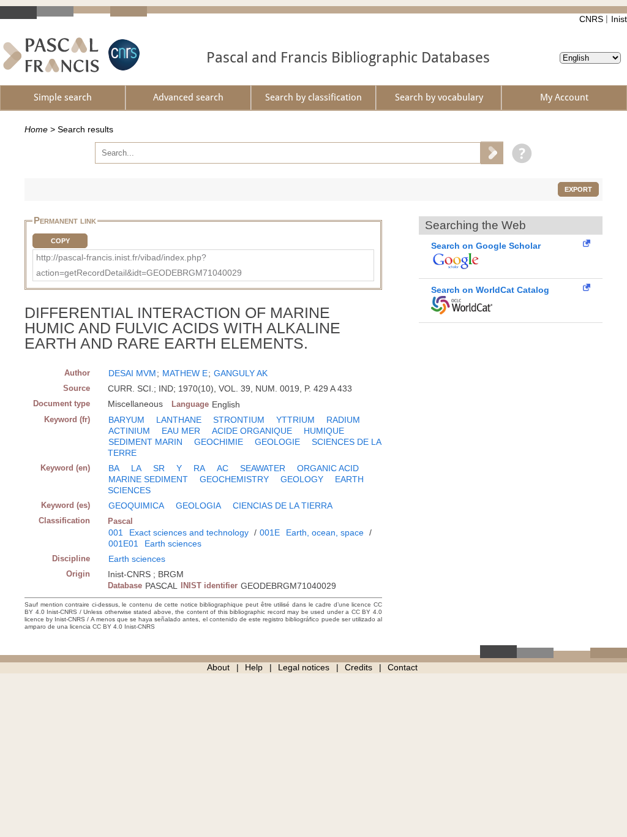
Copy (60, 240)
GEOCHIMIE (218, 442)
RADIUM (343, 420)
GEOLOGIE (277, 442)
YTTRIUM (295, 420)
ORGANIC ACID (328, 468)
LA (136, 468)
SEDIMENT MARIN (145, 442)
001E (270, 532)
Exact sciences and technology (189, 532)
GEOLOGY (301, 479)
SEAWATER (262, 468)
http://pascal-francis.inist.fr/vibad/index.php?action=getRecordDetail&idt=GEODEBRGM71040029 (139, 265)
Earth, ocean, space (325, 532)
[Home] (51, 54)
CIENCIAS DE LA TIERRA (282, 505)
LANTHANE (178, 420)
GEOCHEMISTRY (234, 479)
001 (115, 532)
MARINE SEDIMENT (148, 479)
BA (113, 468)
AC (222, 468)
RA (199, 468)
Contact (403, 667)
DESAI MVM (132, 373)
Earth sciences (173, 543)
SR (159, 468)
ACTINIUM (129, 431)
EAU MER (181, 431)
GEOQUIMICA (136, 505)
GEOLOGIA (198, 505)
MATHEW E (185, 373)
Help (254, 667)
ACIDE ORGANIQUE (252, 431)
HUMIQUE (324, 431)
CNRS (591, 19)
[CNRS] (122, 54)
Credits (358, 667)
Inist (619, 19)
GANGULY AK (241, 373)
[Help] (519, 152)
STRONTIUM (239, 420)
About (218, 667)
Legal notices (303, 667)
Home (36, 129)
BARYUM (126, 420)
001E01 (123, 543)
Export (578, 189)
